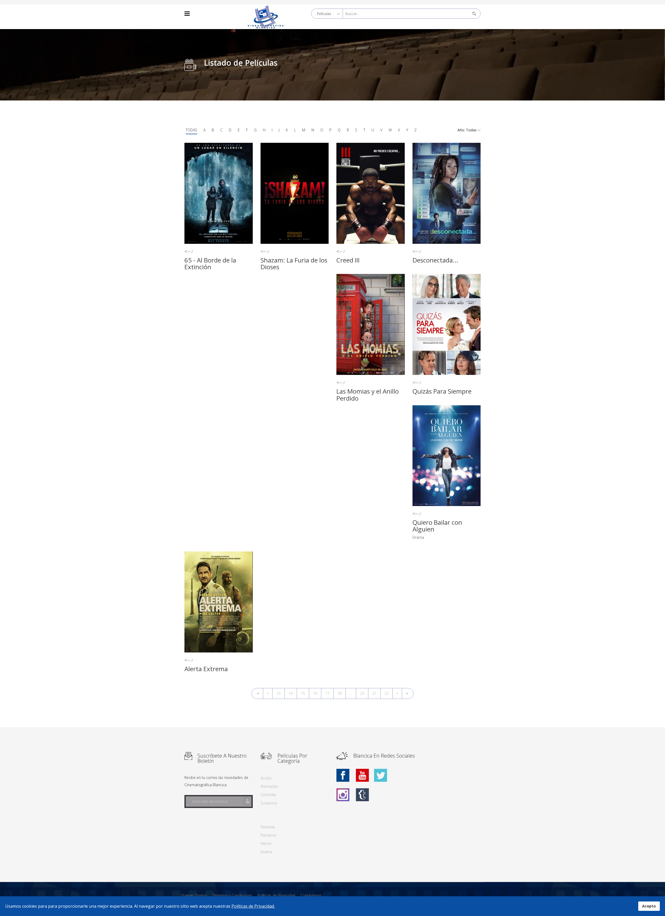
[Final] (408, 693)
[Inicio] (257, 693)
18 (339, 693)
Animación (269, 786)
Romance (268, 835)
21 (374, 693)
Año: (461, 129)
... (351, 693)
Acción (266, 778)
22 (386, 693)
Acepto (649, 906)
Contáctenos (311, 895)
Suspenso (269, 802)
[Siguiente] (397, 693)
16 (315, 693)
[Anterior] (267, 693)
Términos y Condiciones (232, 895)
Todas (191, 129)
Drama (418, 537)
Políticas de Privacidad (276, 895)
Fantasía (268, 826)
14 (291, 693)
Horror (266, 843)
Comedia (268, 794)
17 (327, 693)
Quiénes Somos (194, 895)
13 (278, 693)
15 (303, 693)
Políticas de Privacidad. (253, 906)
